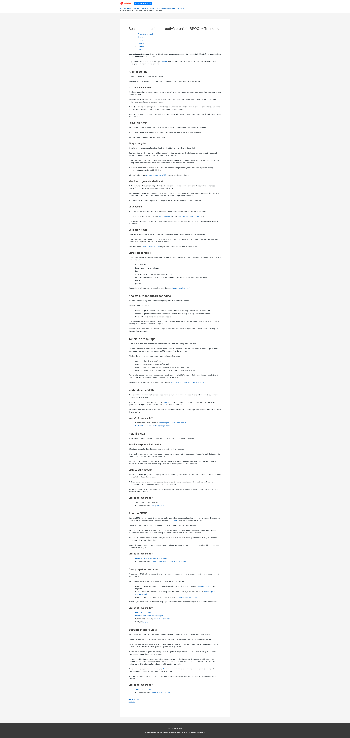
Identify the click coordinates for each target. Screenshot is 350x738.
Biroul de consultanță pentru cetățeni (149, 616)
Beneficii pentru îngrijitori (144, 612)
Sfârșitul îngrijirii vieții (143, 689)
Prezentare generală (145, 34)
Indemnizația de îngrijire (188, 597)
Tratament (141, 46)
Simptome (141, 37)
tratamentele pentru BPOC (156, 175)
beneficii (145, 622)
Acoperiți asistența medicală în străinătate (151, 558)
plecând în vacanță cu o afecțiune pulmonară (169, 561)
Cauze (140, 40)
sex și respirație (158, 505)
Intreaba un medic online (143, 3)
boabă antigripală (165, 216)
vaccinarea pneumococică (189, 216)
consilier (167, 402)
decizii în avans (168, 669)
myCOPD (164, 61)
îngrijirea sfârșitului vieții (161, 692)
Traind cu (141, 50)
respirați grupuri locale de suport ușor (173, 423)
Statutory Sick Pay (205, 586)
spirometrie (173, 520)
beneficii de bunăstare (162, 619)
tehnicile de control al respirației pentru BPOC (187, 382)
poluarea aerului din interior (180, 288)
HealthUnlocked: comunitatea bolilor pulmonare (153, 426)
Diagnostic (142, 43)
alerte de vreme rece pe (151, 247)
